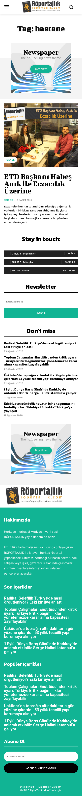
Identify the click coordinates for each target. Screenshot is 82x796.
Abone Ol (69, 270)
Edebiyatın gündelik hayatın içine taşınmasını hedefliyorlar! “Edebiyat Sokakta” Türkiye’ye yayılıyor (39, 407)
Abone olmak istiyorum (41, 768)
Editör (8, 200)
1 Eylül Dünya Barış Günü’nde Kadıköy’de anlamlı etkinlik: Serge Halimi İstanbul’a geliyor (40, 391)
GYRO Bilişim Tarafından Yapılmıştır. (41, 790)
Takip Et (69, 261)
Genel (10, 160)
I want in (41, 313)
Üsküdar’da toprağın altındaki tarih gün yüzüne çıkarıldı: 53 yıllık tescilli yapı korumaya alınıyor (41, 377)
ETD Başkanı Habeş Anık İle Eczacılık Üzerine (38, 183)
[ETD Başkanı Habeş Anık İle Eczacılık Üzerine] (41, 135)
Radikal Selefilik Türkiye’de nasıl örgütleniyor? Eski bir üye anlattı (40, 345)
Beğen (71, 253)
